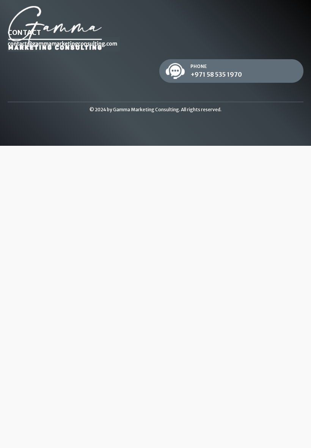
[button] (231, 71)
